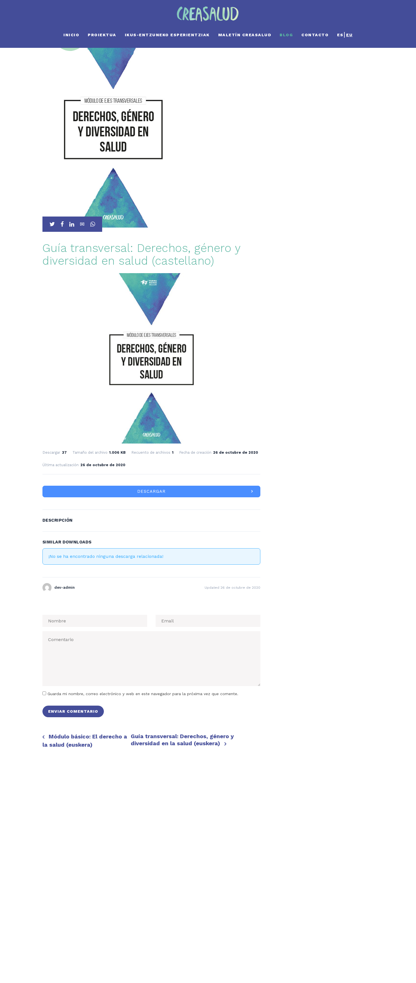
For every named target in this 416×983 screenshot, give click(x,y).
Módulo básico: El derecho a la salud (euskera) (84, 740)
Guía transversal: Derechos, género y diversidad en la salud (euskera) (182, 740)
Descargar (151, 491)
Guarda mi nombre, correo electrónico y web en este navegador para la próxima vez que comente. (143, 693)
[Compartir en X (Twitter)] (52, 224)
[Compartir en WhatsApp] (92, 224)
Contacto (315, 35)
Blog (286, 35)
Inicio (71, 35)
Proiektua (102, 35)
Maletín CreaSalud (244, 35)
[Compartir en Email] (82, 224)
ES (340, 35)
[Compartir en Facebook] (62, 224)
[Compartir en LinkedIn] (71, 224)
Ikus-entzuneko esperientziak (167, 35)
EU (349, 35)
